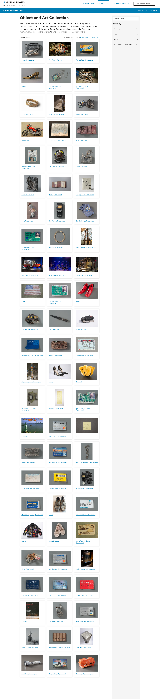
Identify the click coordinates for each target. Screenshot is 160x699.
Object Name (84, 37)
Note (77, 436)
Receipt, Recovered (56, 408)
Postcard (24, 436)
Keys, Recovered (27, 569)
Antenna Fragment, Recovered (83, 87)
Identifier (93, 37)
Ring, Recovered (27, 114)
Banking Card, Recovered (58, 462)
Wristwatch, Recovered (84, 489)
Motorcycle (25, 140)
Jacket (23, 541)
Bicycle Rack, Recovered (57, 275)
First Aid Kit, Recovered (84, 674)
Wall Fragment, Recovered (85, 569)
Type (115, 34)
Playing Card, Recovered (85, 195)
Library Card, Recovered (57, 489)
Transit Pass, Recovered (84, 60)
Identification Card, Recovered (55, 87)
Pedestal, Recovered (83, 648)
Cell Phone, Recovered (57, 221)
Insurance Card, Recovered (85, 515)
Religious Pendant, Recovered (87, 462)
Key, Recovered (81, 329)
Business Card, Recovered (30, 489)
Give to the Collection (147, 10)
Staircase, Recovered (56, 114)
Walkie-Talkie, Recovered (30, 648)
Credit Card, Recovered (57, 436)
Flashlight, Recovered (29, 674)
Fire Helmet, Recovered (57, 167)
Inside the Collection (12, 10)
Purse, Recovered (27, 60)
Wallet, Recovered (82, 114)
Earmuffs (79, 382)
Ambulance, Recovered (29, 275)
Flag (23, 301)
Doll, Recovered (27, 221)
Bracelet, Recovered (56, 247)
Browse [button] (102, 4)
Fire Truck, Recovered (57, 60)
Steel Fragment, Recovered (86, 247)
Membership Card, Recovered (32, 356)
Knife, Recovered (55, 329)
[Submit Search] (157, 4)
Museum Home (89, 4)
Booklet (24, 621)
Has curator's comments (123, 45)
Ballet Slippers (54, 541)
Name (116, 39)
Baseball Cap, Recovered (85, 221)
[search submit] (137, 18)
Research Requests (120, 4)
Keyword (117, 29)
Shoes (23, 86)
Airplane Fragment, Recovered (28, 409)
